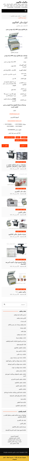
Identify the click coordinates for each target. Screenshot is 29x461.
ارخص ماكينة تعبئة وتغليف (20, 314)
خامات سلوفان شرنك (21, 337)
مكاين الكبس (22, 212)
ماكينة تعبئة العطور (21, 402)
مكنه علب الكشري (20, 191)
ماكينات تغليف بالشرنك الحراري (18, 379)
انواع (17, 137)
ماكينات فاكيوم (21, 2)
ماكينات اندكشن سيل (21, 351)
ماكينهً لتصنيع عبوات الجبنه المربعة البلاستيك (15, 430)
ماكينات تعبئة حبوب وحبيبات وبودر (18, 357)
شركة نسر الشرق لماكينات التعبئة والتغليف (16, 341)
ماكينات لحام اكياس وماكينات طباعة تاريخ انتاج (15, 392)
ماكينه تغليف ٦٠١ (21, 292)
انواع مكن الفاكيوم (9, 137)
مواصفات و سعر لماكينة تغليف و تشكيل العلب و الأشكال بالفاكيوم (15, 416)
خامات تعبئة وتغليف (21, 334)
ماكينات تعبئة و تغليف (21, 370)
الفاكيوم (23, 137)
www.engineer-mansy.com (14, 120)
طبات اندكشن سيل (14, 443)
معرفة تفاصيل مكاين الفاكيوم (17, 234)
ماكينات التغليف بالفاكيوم (20, 347)
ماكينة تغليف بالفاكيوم (21, 405)
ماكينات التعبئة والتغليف (14, 438)
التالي (6, 145)
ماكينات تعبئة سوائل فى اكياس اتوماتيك (17, 364)
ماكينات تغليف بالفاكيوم (21, 25)
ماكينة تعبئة (23, 399)
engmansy (22, 168)
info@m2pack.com (14, 114)
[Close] (28, 457)
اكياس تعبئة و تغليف (21, 318)
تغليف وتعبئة (23, 328)
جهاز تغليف (23, 331)
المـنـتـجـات (23, 321)
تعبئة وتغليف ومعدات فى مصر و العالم (17, 324)
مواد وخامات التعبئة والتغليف (14, 439)
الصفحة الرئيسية (14, 436)
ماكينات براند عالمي (21, 354)
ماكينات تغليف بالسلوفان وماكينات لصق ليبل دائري (15, 375)
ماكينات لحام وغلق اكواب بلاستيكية (18, 395)
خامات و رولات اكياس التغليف (15, 441)
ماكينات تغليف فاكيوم (21, 385)
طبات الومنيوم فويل (21, 344)
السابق (22, 145)
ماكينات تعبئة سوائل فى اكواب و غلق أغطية (16, 361)
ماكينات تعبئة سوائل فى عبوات (19, 367)
